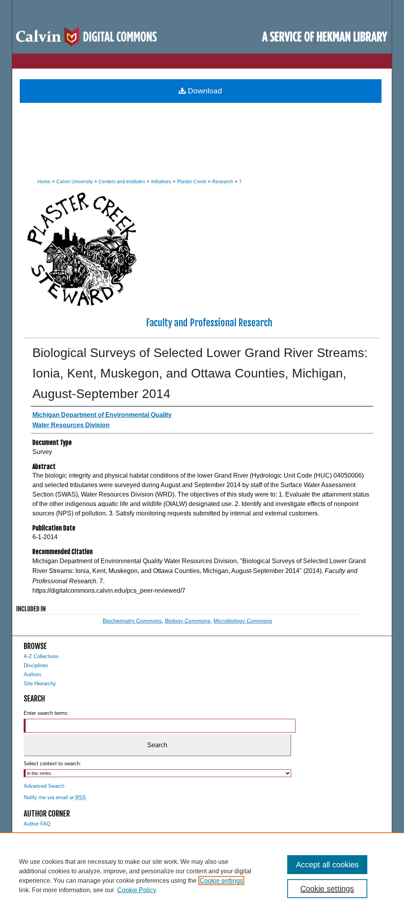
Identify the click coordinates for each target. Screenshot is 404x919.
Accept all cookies (327, 864)
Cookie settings (221, 880)
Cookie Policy (136, 890)
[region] (202, 875)
